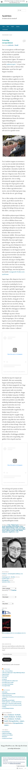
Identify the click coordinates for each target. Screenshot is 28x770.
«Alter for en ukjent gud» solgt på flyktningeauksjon (13, 672)
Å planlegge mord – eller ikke (8, 577)
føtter (21, 526)
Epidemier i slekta (6, 582)
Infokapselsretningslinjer (15, 763)
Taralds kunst (6, 669)
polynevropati (11, 64)
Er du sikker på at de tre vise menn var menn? (12, 705)
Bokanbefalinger (6, 731)
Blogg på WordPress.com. (8, 746)
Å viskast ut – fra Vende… (14, 715)
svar (17, 532)
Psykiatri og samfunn (6, 733)
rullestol (8, 530)
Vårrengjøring (5, 580)
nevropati (18, 529)
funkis (3, 527)
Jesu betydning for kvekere (8, 708)
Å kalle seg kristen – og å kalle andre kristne (11, 701)
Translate (13, 590)
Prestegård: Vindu (6, 685)
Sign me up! (7, 659)
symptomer (5, 532)
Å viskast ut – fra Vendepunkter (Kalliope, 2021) (12, 573)
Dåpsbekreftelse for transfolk (8, 693)
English (12, 26)
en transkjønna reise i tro (20, 633)
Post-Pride (4, 677)
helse (9, 525)
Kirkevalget (4, 692)
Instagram (4, 679)
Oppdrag (17, 26)
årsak (3, 526)
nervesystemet (6, 529)
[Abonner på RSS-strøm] (2, 669)
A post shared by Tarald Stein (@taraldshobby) (14, 371)
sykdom (21, 530)
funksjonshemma (10, 527)
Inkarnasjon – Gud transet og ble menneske (11, 703)
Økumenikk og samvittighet (8, 700)
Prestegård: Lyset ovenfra (8, 682)
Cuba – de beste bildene (7, 671)
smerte (13, 530)
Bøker (8, 26)
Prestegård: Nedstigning (7, 684)
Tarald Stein (6, 16)
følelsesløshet (16, 526)
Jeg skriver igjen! (5, 578)
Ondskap (4, 706)
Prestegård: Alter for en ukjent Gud (10, 680)
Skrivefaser (4, 736)
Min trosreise (6, 690)
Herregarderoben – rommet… (17, 721)
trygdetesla (12, 532)
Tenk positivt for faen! (7, 695)
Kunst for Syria (5, 676)
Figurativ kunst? (5, 674)
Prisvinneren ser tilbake (7, 735)
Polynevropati (14, 525)
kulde (16, 527)
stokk (16, 530)
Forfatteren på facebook (8, 637)
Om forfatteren (5, 29)
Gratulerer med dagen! (7, 738)
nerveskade (22, 527)
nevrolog (12, 529)
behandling (9, 526)
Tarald (16, 45)
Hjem (3, 26)
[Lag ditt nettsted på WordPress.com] (14, 1)
